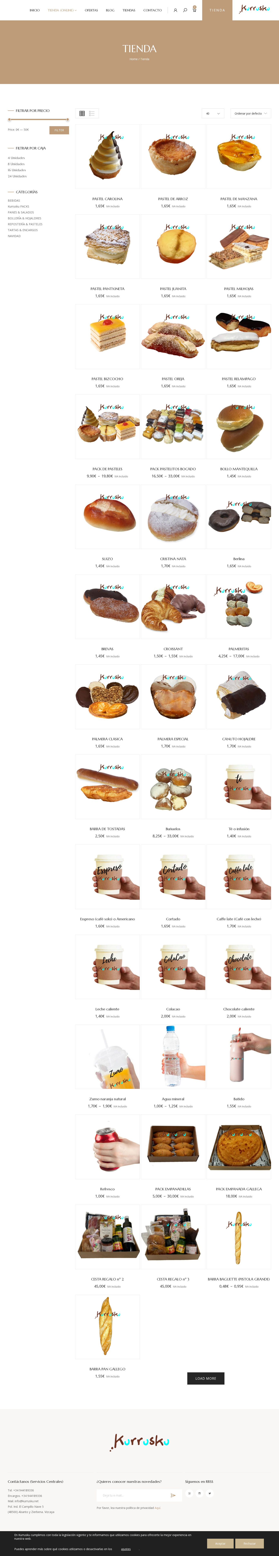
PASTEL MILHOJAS (238, 288)
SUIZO (107, 558)
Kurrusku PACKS (18, 206)
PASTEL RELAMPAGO (239, 378)
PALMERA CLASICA (107, 739)
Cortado (173, 919)
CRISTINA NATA (173, 558)
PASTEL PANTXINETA (107, 288)
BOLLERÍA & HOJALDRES (24, 218)
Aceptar (220, 1543)
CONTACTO (152, 10)
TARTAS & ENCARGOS (23, 230)
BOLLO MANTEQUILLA (239, 469)
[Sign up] (173, 1495)
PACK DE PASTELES (107, 469)
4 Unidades (16, 158)
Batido (239, 1099)
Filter (59, 130)
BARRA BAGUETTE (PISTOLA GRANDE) (239, 1279)
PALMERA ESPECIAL (173, 739)
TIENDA (217, 10)
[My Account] (175, 10)
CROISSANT (173, 649)
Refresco (107, 1189)
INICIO (35, 10)
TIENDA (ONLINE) (61, 10)
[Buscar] (185, 10)
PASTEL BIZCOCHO (107, 378)
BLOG (110, 10)
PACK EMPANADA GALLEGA (239, 1189)
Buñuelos (173, 829)
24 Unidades (17, 176)
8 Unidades (16, 164)
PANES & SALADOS (21, 212)
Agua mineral (173, 1099)
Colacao (173, 1009)
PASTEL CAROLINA (108, 198)
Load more (205, 1378)
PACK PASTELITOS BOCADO (173, 469)
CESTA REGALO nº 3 (173, 1279)
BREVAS (107, 649)
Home (133, 59)
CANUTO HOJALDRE (239, 739)
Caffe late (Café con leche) (239, 919)
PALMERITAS (239, 649)
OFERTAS (91, 10)
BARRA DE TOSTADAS (107, 829)
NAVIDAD (14, 236)
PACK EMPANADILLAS (173, 1189)
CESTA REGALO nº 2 (107, 1279)
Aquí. (158, 1508)
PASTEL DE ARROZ (173, 198)
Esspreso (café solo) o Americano (107, 919)
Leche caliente (107, 1009)
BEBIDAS (14, 200)
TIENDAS (129, 10)
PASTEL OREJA (173, 378)
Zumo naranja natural (107, 1099)
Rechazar (249, 1543)
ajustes (126, 1549)
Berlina (238, 558)
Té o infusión (239, 829)
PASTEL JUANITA (173, 288)
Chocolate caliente (238, 1009)
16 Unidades (17, 170)
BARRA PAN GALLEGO (107, 1369)
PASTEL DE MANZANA (239, 198)
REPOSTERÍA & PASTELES (25, 224)
